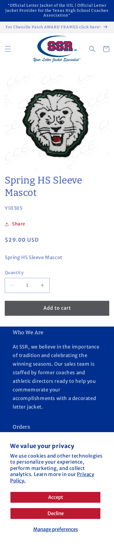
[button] (8, 49)
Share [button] (18, 224)
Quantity (14, 272)
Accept (55, 497)
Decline (56, 513)
